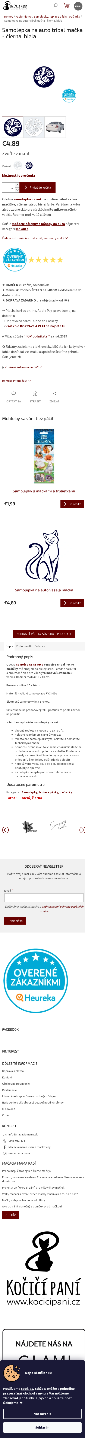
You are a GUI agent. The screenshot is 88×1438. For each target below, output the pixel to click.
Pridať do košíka (40, 187)
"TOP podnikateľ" (37, 336)
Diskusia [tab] (40, 646)
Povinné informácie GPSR (23, 367)
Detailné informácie (14, 381)
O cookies (8, 1109)
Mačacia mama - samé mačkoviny (30, 1147)
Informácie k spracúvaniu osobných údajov (29, 1097)
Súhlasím (42, 1427)
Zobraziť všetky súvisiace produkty (44, 634)
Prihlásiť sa (15, 920)
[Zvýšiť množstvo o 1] (17, 185)
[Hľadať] (55, 6)
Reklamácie (9, 1090)
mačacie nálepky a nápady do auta (38, 224)
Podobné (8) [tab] (24, 646)
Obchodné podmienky (16, 1084)
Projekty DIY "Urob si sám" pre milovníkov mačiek (33, 1188)
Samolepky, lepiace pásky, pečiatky (47, 792)
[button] (82, 829)
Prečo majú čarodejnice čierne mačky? (26, 1171)
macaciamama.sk (19, 1153)
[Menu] (78, 6)
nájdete (35, 326)
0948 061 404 (17, 1141)
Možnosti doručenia (18, 175)
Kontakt (7, 1078)
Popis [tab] (9, 646)
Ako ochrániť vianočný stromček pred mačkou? (32, 1207)
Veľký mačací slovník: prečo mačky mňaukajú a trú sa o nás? (40, 1194)
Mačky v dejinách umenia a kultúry (23, 1200)
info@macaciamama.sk (23, 1134)
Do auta (22, 229)
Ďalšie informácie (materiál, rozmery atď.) (33, 238)
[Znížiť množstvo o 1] (17, 189)
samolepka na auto (28, 199)
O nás (5, 1115)
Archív (11, 1215)
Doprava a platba (13, 1071)
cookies (27, 1388)
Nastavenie (42, 1413)
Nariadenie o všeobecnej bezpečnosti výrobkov (33, 1103)
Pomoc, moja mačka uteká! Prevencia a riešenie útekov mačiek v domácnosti (43, 1180)
